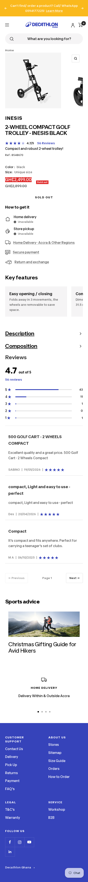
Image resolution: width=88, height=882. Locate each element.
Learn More (54, 11)
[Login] (72, 24)
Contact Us (14, 749)
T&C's (10, 810)
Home (9, 50)
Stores (53, 745)
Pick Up (11, 765)
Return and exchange (32, 262)
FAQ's (10, 789)
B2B (51, 818)
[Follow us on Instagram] (19, 842)
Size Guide (56, 761)
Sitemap (55, 753)
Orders (54, 769)
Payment (12, 781)
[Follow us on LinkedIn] (10, 851)
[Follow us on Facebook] (10, 842)
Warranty (12, 818)
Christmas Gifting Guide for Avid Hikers (42, 647)
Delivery (11, 757)
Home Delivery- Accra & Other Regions (44, 243)
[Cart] (80, 25)
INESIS (13, 118)
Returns (11, 773)
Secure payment (26, 252)
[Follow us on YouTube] (29, 842)
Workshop (56, 810)
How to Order (59, 777)
